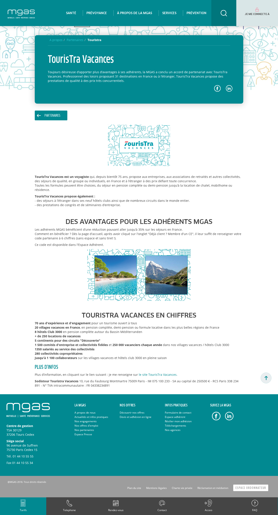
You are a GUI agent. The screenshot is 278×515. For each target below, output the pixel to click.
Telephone (69, 510)
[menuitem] (71, 13)
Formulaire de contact (178, 412)
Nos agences (172, 430)
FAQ (254, 510)
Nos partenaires (84, 430)
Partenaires (52, 116)
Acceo (208, 510)
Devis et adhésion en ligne (135, 417)
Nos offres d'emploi (86, 425)
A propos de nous (85, 412)
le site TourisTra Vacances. (158, 375)
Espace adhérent (175, 417)
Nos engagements (85, 421)
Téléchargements (175, 425)
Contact (162, 510)
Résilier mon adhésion (178, 421)
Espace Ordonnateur (250, 488)
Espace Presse (83, 434)
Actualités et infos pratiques (91, 417)
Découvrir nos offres (132, 412)
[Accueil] (21, 13)
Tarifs (23, 510)
